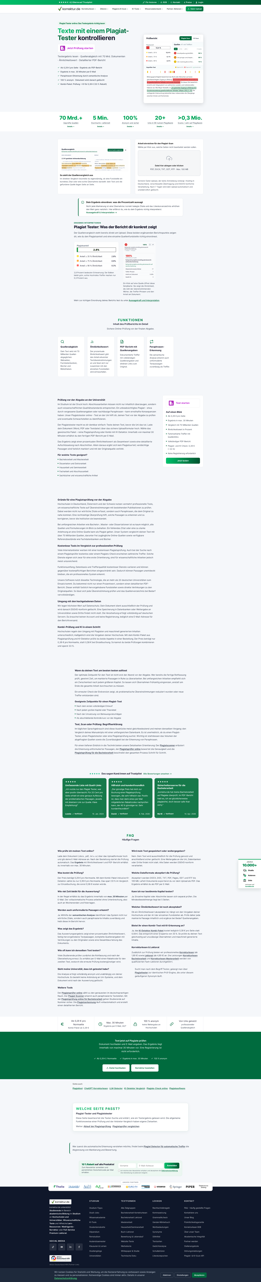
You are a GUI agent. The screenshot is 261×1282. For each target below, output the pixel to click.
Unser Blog (189, 1217)
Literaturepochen (160, 1256)
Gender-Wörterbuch (161, 1222)
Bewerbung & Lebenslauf (132, 1236)
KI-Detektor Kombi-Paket (151, 930)
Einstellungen (182, 1275)
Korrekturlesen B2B (192, 1227)
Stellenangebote (191, 1246)
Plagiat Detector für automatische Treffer (164, 1146)
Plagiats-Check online (157, 1088)
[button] (173, 69)
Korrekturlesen (88, 9)
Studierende (55, 1210)
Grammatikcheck (160, 1217)
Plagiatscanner (167, 745)
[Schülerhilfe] (73, 1187)
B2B (165, 2)
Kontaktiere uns (191, 1212)
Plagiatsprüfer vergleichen (126, 1126)
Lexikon (157, 1201)
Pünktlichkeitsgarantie (194, 1222)
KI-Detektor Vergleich (134, 1088)
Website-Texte (127, 1241)
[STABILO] (159, 1187)
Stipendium (94, 1232)
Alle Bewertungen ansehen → (157, 774)
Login (200, 2)
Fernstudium (94, 1236)
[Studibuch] (115, 1187)
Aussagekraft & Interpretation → (101, 212)
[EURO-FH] (131, 1187)
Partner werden (191, 1241)
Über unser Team (191, 1232)
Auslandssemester (97, 1241)
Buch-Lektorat (127, 1232)
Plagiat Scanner (76, 996)
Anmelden (172, 1165)
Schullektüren (159, 1251)
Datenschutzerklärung (169, 1171)
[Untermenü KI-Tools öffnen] (141, 9)
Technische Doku (128, 1256)
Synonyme (157, 1232)
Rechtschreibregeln (161, 1208)
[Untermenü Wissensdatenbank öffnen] (163, 9)
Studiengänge (95, 1251)
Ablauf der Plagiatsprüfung (97, 1126)
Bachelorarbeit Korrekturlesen (134, 1212)
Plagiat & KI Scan (119, 9)
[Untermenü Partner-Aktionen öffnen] (184, 9)
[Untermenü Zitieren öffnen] (109, 9)
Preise (188, 2)
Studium (76, 1213)
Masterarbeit (126, 1222)
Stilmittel (156, 1236)
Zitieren (103, 9)
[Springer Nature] (176, 1186)
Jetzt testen (183, 460)
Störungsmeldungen (193, 1251)
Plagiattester (141, 972)
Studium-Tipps (95, 1208)
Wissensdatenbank (153, 9)
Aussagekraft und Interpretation (144, 300)
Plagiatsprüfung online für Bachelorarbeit (81, 999)
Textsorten (157, 1241)
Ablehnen (167, 1275)
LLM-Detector (116, 1088)
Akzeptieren (199, 1275)
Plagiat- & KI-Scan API (194, 1256)
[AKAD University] (99, 1186)
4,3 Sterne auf (80, 2)
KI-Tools (135, 9)
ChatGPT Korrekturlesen (96, 1088)
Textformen (128, 1201)
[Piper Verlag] (190, 1187)
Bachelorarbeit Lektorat (131, 1217)
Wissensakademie (97, 1217)
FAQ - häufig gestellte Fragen (197, 1208)
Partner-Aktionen (174, 9)
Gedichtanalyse (159, 1246)
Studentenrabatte (97, 1227)
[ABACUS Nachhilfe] (87, 1186)
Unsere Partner (131, 1182)
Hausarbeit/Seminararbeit (132, 1227)
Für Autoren (151, 2)
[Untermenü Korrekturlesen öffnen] (96, 9)
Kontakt (176, 2)
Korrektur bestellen (144, 1068)
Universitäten (95, 1256)
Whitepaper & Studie (130, 1251)
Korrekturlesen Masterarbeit (165, 958)
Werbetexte (126, 1246)
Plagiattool (78, 1088)
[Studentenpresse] (146, 1186)
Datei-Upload (196, 9)
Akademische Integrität (194, 1236)
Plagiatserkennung (86, 1002)
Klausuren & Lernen (97, 1246)
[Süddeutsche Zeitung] (203, 1186)
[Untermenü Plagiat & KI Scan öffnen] (128, 9)
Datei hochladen (117, 1068)
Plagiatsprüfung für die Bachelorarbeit (94, 752)
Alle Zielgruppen (128, 1208)
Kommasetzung (159, 1212)
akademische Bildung (59, 1213)
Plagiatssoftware (177, 1088)
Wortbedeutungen (161, 1227)
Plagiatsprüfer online (130, 749)
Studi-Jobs (94, 1212)
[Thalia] (58, 1186)
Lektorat (149, 955)
